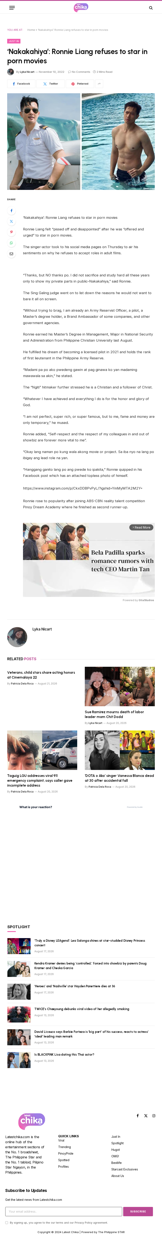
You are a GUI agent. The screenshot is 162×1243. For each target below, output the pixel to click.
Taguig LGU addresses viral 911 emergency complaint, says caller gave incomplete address (39, 780)
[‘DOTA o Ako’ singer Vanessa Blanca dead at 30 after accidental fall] (120, 750)
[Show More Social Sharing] (99, 84)
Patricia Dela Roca (22, 683)
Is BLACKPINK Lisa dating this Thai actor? (64, 1054)
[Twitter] (11, 221)
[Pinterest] (11, 232)
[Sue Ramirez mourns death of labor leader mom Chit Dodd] (120, 686)
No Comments (81, 71)
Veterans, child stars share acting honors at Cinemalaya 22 (41, 674)
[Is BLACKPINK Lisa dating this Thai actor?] (19, 1060)
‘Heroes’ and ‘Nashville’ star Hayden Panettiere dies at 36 (74, 986)
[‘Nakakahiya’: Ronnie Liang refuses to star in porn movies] (81, 141)
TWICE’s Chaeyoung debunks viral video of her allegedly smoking (81, 1009)
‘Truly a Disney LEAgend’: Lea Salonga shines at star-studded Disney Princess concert (89, 943)
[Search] (150, 7)
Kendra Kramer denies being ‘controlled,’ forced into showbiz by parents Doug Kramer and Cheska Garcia (90, 966)
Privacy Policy (83, 1222)
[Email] (11, 253)
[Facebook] (11, 210)
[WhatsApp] (11, 243)
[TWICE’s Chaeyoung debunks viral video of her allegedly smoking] (19, 1014)
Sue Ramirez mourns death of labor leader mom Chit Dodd (114, 714)
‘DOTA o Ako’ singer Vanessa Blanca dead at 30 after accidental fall (119, 778)
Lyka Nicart (27, 71)
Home (31, 29)
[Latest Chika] (81, 8)
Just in (14, 41)
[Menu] (12, 7)
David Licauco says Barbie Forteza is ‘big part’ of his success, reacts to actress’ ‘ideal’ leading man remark (91, 1034)
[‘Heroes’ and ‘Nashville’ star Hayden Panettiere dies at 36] (19, 992)
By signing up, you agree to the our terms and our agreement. (58, 1222)
